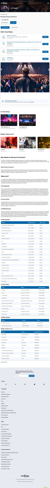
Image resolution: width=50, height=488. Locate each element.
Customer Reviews (5, 396)
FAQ (2, 426)
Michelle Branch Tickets (6, 464)
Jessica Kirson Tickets (5, 468)
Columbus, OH (5, 27)
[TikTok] (44, 384)
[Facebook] (6, 384)
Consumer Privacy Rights (6, 433)
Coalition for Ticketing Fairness (7, 410)
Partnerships (3, 408)
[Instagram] (25, 384)
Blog (2, 401)
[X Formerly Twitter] (15, 384)
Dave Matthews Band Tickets (7, 459)
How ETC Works (4, 440)
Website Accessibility (5, 438)
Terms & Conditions (5, 429)
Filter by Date (14, 27)
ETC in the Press (4, 414)
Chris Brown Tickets (5, 454)
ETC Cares (3, 398)
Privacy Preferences (5, 445)
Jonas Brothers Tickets (5, 461)
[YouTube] (34, 384)
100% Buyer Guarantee (5, 394)
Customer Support (5, 424)
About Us (3, 391)
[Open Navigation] (48, 3)
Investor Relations (4, 417)
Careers (2, 403)
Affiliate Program (4, 405)
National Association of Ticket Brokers (8, 412)
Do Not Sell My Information (6, 436)
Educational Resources (5, 442)
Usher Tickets (4, 457)
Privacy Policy (4, 431)
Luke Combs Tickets (5, 466)
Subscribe (31, 375)
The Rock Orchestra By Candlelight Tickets (9, 452)
